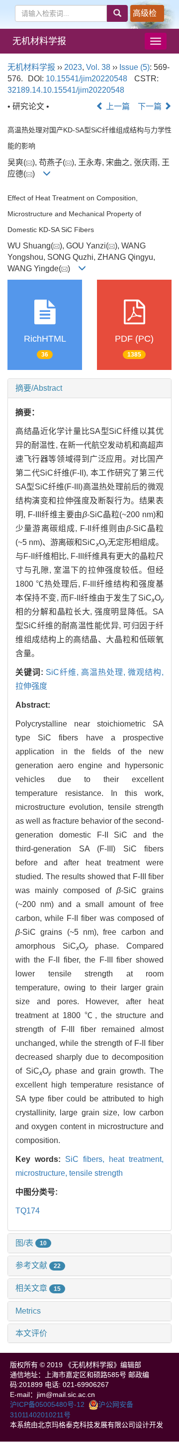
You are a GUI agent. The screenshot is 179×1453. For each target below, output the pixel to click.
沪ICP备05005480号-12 (47, 1404)
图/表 (31, 1243)
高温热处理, (104, 672)
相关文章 (38, 1288)
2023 (73, 67)
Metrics (28, 1311)
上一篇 (117, 106)
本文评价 (31, 1333)
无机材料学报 (39, 41)
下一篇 (151, 106)
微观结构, (146, 672)
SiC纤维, (63, 672)
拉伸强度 (31, 686)
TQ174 (27, 1211)
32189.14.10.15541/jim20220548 (65, 90)
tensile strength (96, 1173)
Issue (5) (134, 67)
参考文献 (38, 1265)
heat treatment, (136, 1159)
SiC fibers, (87, 1159)
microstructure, (42, 1173)
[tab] (89, 388)
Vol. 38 (98, 67)
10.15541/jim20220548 (86, 78)
